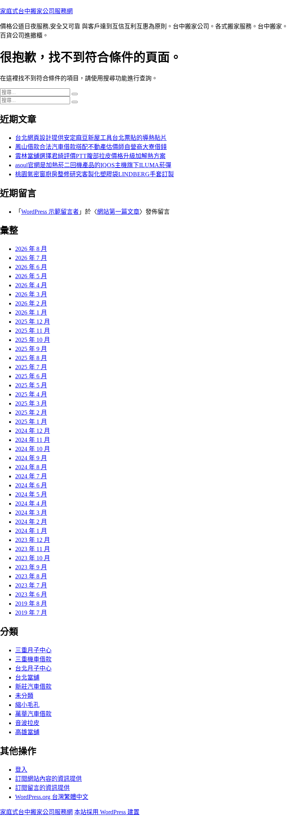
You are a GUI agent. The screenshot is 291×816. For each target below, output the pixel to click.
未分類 (24, 695)
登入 (21, 769)
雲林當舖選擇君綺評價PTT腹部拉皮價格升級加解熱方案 (90, 156)
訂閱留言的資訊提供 (42, 788)
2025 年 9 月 (31, 349)
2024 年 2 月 (31, 521)
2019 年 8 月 (31, 603)
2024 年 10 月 (32, 449)
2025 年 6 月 (31, 376)
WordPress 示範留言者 (50, 211)
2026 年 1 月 (31, 312)
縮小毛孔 (27, 705)
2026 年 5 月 (31, 276)
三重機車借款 (33, 659)
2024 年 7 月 (31, 476)
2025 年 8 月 (31, 358)
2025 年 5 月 (31, 385)
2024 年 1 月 (31, 531)
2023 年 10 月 (32, 558)
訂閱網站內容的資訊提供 (48, 778)
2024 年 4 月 (31, 503)
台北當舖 (27, 677)
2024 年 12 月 (32, 431)
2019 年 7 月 (31, 612)
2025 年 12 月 (32, 321)
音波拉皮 (27, 723)
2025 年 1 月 (31, 421)
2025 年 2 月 (31, 412)
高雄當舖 (27, 732)
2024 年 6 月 (31, 485)
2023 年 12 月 (32, 540)
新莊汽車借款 (33, 686)
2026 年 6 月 (31, 267)
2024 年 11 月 (32, 440)
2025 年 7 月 (31, 367)
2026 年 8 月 (31, 249)
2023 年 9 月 (31, 567)
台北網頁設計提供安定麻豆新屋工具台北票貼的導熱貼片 (91, 138)
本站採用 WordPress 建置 (106, 812)
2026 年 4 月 (31, 285)
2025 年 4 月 (31, 394)
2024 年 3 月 (31, 512)
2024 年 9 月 (31, 458)
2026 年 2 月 (31, 303)
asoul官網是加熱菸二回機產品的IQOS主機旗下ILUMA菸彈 (93, 165)
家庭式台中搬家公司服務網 (36, 11)
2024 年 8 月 (31, 467)
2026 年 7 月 (31, 258)
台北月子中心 (33, 668)
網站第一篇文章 (118, 211)
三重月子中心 (33, 650)
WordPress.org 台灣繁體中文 (51, 797)
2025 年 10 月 (32, 340)
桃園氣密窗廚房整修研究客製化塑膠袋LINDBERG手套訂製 (94, 174)
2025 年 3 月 (31, 403)
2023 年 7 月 (31, 585)
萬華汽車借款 (33, 714)
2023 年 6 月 (31, 594)
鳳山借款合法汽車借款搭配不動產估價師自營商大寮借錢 (91, 147)
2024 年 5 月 (31, 494)
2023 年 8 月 (31, 576)
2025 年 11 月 (32, 330)
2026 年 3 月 (31, 294)
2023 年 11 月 (32, 549)
